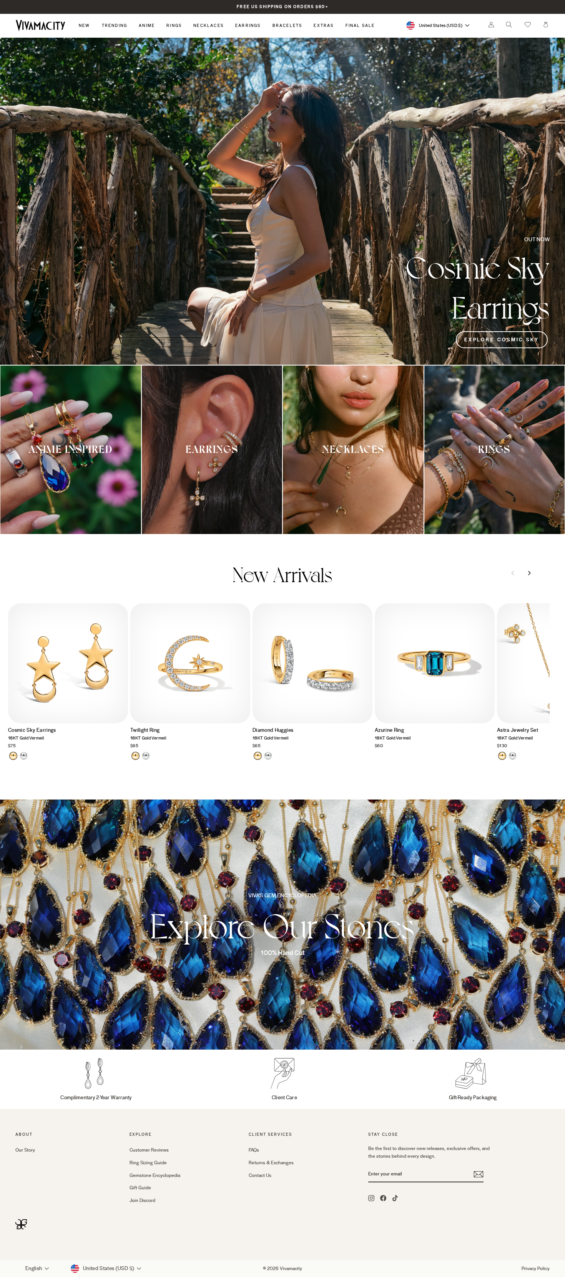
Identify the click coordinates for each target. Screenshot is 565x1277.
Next (529, 573)
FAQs (254, 1150)
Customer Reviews (149, 1150)
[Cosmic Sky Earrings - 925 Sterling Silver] (23, 756)
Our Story (25, 1150)
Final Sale (360, 25)
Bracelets (287, 25)
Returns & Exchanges (271, 1162)
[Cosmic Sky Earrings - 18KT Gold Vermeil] (13, 756)
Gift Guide (140, 1187)
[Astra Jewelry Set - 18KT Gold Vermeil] (502, 756)
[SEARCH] (508, 26)
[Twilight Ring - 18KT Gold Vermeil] (135, 756)
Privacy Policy (536, 1268)
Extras (324, 25)
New (84, 25)
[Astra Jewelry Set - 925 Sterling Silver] (512, 756)
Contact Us (260, 1175)
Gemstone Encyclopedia (155, 1175)
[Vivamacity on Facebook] (383, 1198)
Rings (174, 25)
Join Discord (142, 1200)
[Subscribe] (479, 1174)
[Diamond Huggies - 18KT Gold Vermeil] (257, 756)
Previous (512, 573)
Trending (115, 25)
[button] (528, 25)
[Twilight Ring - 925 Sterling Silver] (146, 756)
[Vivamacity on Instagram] (371, 1198)
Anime (147, 25)
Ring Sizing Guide (148, 1162)
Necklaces (208, 25)
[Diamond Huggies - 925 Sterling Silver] (268, 756)
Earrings (248, 25)
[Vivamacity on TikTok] (395, 1198)
